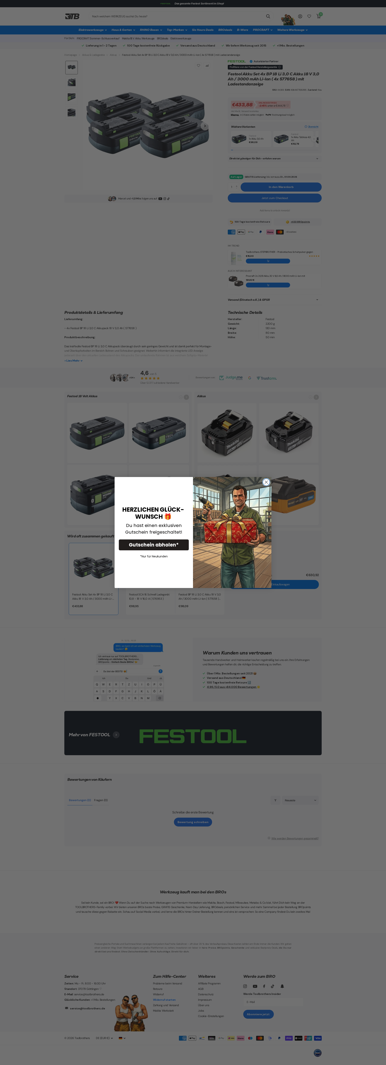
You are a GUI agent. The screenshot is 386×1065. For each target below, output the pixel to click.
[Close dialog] (266, 482)
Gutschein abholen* (154, 544)
